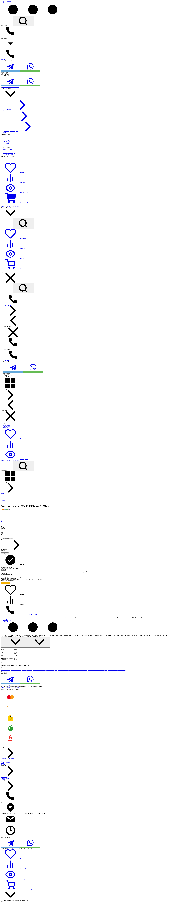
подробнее (3, 646)
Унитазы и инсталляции (6, 762)
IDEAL (2, 502)
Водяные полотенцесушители (7, 758)
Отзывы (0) (5, 510)
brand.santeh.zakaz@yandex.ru (7, 685)
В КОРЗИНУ (3, 569)
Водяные (3, 500)
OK (1, 901)
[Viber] (9, 509)
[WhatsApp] (7, 509)
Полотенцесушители (5, 498)
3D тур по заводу (4, 777)
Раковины (3, 763)
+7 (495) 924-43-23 (5, 37)
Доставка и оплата (5, 778)
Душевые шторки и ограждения (8, 761)
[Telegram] (5, 509)
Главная (2, 493)
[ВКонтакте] (1, 509)
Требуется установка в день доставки (10, 568)
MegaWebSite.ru (9, 746)
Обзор (2, 510)
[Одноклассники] (3, 509)
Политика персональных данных (8, 691)
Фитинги (3, 764)
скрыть (27, 646)
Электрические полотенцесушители (9, 759)
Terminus (2, 495)
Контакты (3, 779)
